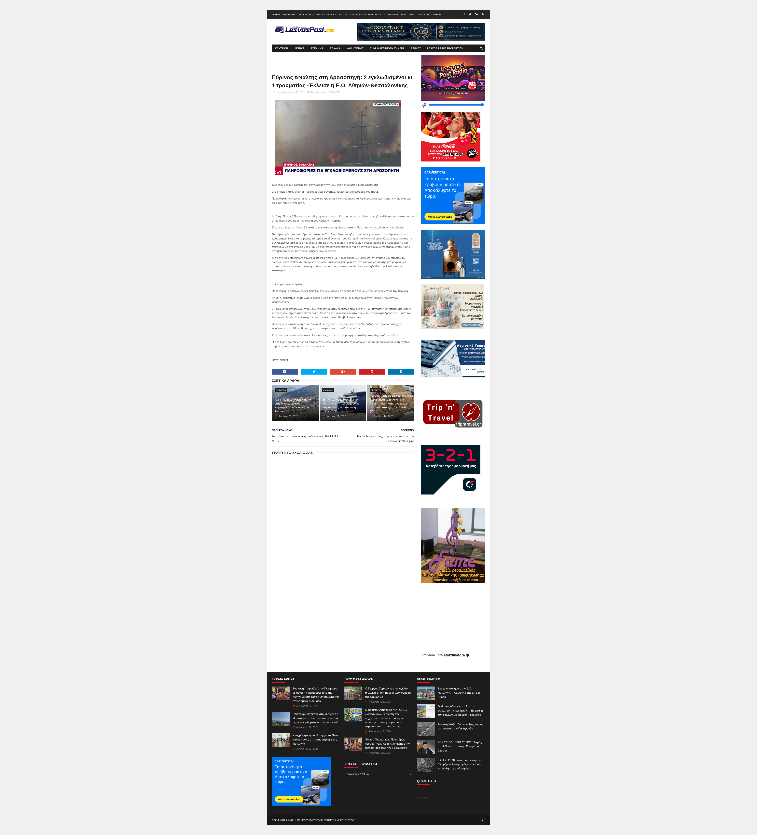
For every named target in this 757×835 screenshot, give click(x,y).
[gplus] (476, 14)
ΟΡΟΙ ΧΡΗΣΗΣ (408, 15)
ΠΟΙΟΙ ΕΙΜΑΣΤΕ (306, 15)
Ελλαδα (315, 92)
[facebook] (464, 14)
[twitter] (469, 14)
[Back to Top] (482, 820)
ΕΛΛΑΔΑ (335, 48)
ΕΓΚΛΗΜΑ (317, 48)
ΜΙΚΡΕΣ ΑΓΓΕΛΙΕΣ (326, 15)
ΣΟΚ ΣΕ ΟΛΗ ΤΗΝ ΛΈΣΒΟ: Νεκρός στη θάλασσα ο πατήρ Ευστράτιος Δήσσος (460, 746)
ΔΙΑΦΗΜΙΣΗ (289, 15)
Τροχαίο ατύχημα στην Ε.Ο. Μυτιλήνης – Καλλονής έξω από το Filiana (459, 692)
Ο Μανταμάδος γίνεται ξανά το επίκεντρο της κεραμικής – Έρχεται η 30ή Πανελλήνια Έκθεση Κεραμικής (460, 710)
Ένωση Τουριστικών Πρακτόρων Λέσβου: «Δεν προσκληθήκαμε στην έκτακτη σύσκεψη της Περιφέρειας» (387, 743)
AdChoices (422, 798)
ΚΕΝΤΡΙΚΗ (281, 48)
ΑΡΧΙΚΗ (276, 15)
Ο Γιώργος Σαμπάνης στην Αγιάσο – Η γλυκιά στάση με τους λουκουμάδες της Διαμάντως (388, 692)
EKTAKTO (334, 92)
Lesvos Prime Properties (445, 48)
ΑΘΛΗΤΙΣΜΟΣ (355, 48)
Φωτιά (324, 92)
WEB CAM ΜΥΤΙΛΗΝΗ (430, 15)
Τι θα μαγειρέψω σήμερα (387, 48)
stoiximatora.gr (456, 655)
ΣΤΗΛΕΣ (416, 48)
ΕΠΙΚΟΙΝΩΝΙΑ (391, 15)
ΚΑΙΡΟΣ (343, 15)
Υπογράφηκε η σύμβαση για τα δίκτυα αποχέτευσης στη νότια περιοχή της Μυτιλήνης (316, 739)
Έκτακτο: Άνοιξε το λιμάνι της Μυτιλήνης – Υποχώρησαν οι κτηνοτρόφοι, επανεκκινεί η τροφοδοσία (341, 405)
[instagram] (482, 14)
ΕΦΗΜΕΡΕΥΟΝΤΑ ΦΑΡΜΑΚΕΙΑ (365, 15)
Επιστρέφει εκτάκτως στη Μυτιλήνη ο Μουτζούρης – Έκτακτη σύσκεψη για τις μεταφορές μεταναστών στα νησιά (315, 718)
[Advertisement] (453, 620)
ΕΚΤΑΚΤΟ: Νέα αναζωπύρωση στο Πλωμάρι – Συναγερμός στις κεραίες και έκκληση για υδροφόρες (460, 764)
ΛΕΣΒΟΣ (300, 48)
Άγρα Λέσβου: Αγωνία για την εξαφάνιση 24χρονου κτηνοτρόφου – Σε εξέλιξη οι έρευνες (293, 405)
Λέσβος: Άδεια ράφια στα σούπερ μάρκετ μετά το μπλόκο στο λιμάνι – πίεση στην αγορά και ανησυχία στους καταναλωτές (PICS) (390, 403)
